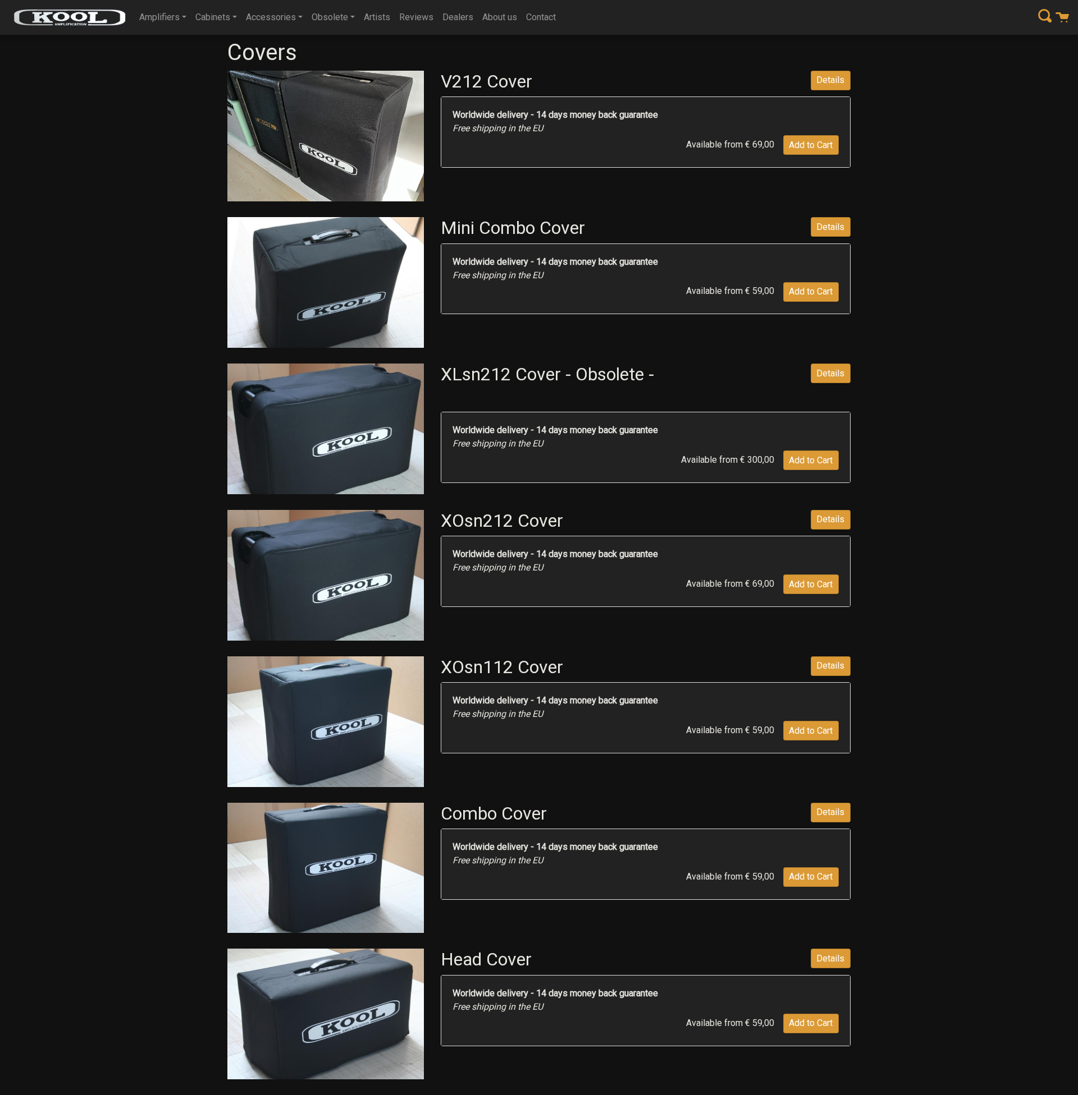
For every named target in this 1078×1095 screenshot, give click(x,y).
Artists (377, 17)
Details (830, 80)
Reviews (416, 17)
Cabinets (212, 17)
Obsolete (330, 17)
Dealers (457, 17)
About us (499, 17)
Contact (541, 17)
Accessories (271, 17)
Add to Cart (811, 145)
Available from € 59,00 (730, 291)
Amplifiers (159, 17)
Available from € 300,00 (727, 459)
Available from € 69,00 (730, 144)
